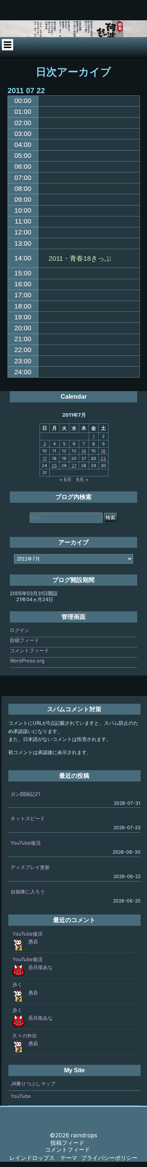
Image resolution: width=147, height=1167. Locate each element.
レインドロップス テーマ (43, 1157)
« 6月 (66, 479)
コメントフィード (29, 650)
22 (93, 458)
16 (103, 450)
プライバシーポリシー (109, 1157)
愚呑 (33, 942)
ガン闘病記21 (25, 794)
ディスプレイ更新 (30, 867)
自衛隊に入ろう (28, 892)
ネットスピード (28, 818)
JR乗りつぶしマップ (33, 1084)
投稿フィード (24, 640)
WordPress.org (27, 661)
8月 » (82, 479)
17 (45, 458)
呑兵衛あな (40, 967)
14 (83, 450)
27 (74, 465)
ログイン (19, 630)
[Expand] (7, 44)
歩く (17, 984)
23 (103, 458)
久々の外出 (24, 1035)
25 (54, 465)
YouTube (21, 1096)
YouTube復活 (26, 843)
